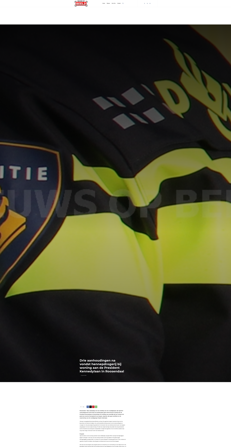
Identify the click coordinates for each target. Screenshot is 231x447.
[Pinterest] (93, 407)
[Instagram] (150, 3)
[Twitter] (147, 3)
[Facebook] (145, 3)
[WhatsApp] (96, 407)
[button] (123, 3)
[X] (90, 407)
